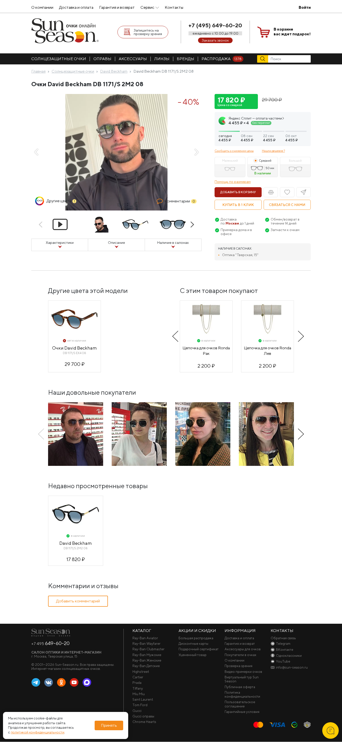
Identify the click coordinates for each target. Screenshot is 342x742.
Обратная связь (283, 638)
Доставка (229, 219)
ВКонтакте (48, 682)
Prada (136, 683)
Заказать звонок (215, 40)
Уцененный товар (193, 655)
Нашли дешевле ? (273, 151)
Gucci (136, 711)
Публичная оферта (240, 687)
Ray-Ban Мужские (146, 655)
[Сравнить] (271, 192)
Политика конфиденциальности (242, 694)
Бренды (185, 58)
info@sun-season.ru (292, 667)
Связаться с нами (287, 205)
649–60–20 (50, 643)
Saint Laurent (142, 699)
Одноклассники (61, 682)
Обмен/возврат (284, 219)
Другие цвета (61, 200)
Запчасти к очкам (285, 230)
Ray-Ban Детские (146, 666)
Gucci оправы (143, 716)
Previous (36, 152)
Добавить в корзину (238, 192)
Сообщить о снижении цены (234, 151)
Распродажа (222, 58)
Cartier (137, 677)
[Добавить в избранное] (287, 192)
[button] (263, 129)
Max (86, 682)
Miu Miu (138, 694)
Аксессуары (133, 58)
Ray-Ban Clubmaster (148, 649)
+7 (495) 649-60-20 (215, 25)
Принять (109, 725)
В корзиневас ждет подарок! (292, 31)
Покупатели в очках (240, 655)
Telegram (35, 682)
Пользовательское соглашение (240, 704)
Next (197, 152)
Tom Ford (139, 705)
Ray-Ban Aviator (145, 638)
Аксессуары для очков (243, 649)
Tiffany (137, 688)
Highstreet (140, 672)
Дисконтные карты (193, 644)
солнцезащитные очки (58, 58)
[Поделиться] (303, 192)
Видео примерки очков (243, 672)
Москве (232, 223)
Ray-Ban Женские (146, 660)
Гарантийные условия (242, 712)
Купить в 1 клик (238, 205)
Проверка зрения (238, 666)
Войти (305, 7)
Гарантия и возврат (117, 7)
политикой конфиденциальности (37, 732)
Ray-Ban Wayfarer (146, 644)
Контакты (174, 7)
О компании (42, 7)
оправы (102, 58)
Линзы (161, 58)
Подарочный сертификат (199, 649)
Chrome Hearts (144, 722)
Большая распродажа (196, 638)
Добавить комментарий (78, 601)
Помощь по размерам (233, 182)
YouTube (74, 682)
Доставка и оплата (76, 7)
